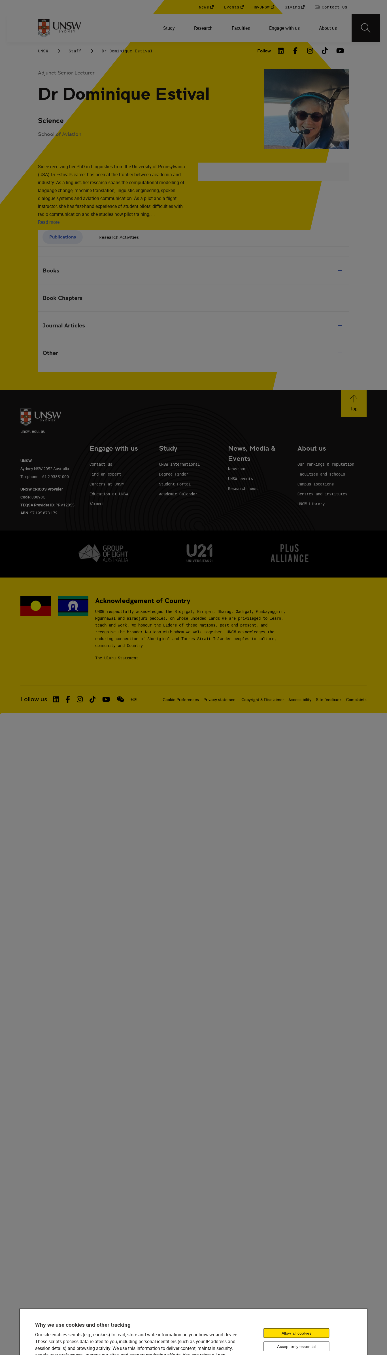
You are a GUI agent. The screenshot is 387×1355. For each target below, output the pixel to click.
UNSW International (179, 464)
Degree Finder (173, 474)
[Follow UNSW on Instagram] (80, 699)
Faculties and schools (321, 474)
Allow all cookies (296, 1333)
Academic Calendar (178, 494)
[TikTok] (324, 50)
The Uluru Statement (116, 658)
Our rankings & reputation (325, 464)
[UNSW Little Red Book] (133, 699)
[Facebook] (295, 50)
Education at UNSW (109, 494)
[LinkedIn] (280, 50)
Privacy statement (220, 699)
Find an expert (105, 474)
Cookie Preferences (181, 699)
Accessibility (299, 699)
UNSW (43, 51)
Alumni (96, 503)
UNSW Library (311, 503)
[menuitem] (169, 28)
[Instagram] (310, 50)
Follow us (33, 699)
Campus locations (315, 484)
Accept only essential (296, 1346)
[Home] (59, 28)
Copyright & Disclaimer (262, 699)
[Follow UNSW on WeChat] (121, 699)
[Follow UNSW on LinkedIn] (56, 699)
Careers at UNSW (107, 484)
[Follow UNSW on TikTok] (92, 699)
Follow (264, 51)
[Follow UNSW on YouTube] (106, 699)
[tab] (62, 237)
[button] (354, 403)
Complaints (356, 699)
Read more (48, 222)
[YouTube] (339, 50)
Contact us (101, 464)
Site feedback (328, 699)
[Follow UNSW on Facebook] (68, 699)
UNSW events (240, 478)
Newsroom (237, 468)
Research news (243, 488)
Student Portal (175, 484)
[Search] (366, 28)
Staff (75, 51)
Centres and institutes (322, 494)
